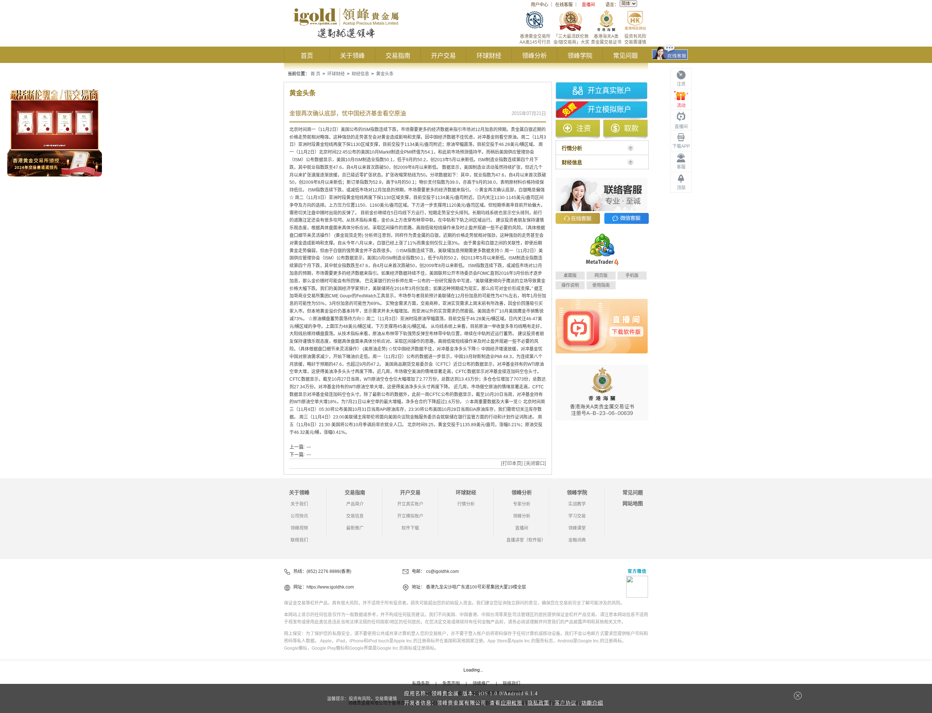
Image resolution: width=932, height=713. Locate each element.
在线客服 (564, 4)
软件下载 (410, 528)
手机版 (632, 275)
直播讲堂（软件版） (526, 540)
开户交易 (443, 55)
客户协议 (565, 703)
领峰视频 (299, 528)
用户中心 (539, 4)
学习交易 (577, 516)
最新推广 (355, 528)
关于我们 (299, 504)
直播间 (588, 4)
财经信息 (360, 73)
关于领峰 (352, 55)
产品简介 (355, 504)
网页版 (601, 275)
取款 (631, 128)
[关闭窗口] (535, 463)
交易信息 (355, 516)
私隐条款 (421, 683)
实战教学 (577, 504)
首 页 (315, 73)
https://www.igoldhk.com (330, 587)
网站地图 (633, 503)
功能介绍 (592, 703)
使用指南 (601, 285)
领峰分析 (534, 55)
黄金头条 (385, 73)
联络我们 (299, 540)
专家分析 (521, 504)
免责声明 (451, 683)
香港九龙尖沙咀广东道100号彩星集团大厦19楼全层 (476, 587)
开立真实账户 (609, 91)
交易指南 (398, 55)
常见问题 (625, 55)
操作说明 (570, 285)
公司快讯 (299, 516)
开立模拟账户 (609, 110)
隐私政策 (538, 703)
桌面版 (570, 275)
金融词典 (577, 540)
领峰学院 (580, 55)
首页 (307, 55)
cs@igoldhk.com (442, 571)
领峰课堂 (577, 528)
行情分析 (466, 504)
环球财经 (489, 55)
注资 (583, 128)
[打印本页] (512, 463)
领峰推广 (481, 683)
